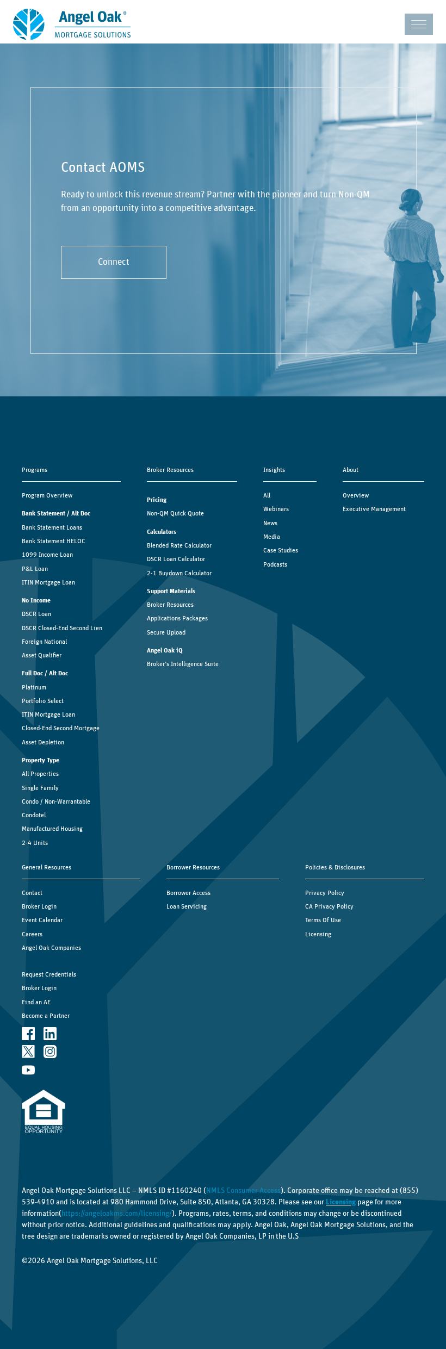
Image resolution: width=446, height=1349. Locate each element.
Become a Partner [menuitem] (46, 1015)
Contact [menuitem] (32, 893)
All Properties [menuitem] (40, 773)
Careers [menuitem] (32, 934)
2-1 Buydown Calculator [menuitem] (179, 573)
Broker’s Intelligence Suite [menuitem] (183, 664)
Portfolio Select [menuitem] (43, 701)
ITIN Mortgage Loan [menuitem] (48, 582)
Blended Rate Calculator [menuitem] (179, 545)
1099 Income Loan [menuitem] (47, 554)
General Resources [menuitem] (46, 867)
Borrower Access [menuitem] (188, 893)
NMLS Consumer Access (243, 1191)
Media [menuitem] (271, 536)
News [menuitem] (270, 523)
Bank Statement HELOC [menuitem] (53, 541)
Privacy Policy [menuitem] (324, 893)
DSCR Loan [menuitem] (36, 614)
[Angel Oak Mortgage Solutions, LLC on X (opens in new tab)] (28, 1052)
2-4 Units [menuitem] (35, 843)
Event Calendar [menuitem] (42, 920)
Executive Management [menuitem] (374, 509)
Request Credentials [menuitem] (49, 974)
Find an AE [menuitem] (36, 1002)
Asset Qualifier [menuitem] (41, 655)
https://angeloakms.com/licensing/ (116, 1213)
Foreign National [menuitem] (44, 641)
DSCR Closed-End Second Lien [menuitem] (62, 628)
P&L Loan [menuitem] (35, 568)
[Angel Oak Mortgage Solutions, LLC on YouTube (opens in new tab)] (28, 1070)
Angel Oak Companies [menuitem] (51, 947)
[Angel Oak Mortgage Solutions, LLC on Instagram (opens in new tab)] (50, 1052)
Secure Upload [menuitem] (166, 632)
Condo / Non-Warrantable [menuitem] (56, 801)
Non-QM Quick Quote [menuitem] (175, 513)
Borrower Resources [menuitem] (193, 867)
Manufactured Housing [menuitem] (52, 828)
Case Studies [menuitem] (280, 550)
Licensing (341, 1202)
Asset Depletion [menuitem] (43, 742)
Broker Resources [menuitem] (170, 470)
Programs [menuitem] (34, 470)
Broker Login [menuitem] (39, 906)
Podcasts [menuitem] (275, 564)
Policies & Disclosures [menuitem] (335, 867)
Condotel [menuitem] (34, 815)
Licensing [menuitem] (318, 934)
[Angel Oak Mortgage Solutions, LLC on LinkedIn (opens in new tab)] (50, 1033)
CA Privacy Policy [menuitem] (329, 906)
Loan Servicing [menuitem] (186, 906)
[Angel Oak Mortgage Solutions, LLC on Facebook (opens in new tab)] (28, 1033)
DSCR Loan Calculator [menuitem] (176, 559)
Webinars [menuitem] (276, 509)
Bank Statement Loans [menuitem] (52, 527)
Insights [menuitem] (274, 470)
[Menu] (419, 24)
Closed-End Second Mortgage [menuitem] (61, 728)
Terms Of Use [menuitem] (323, 920)
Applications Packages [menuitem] (177, 618)
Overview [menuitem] (356, 495)
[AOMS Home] (72, 24)
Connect (113, 262)
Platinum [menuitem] (34, 687)
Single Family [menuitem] (40, 788)
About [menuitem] (350, 470)
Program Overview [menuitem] (47, 495)
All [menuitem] (266, 495)
